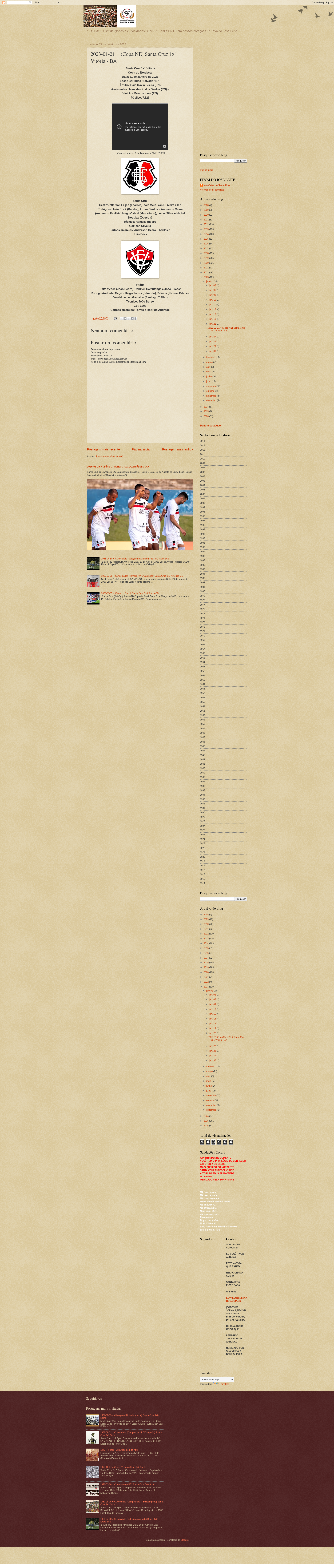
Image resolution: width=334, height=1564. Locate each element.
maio (209, 371)
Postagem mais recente (103, 449)
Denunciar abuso (210, 425)
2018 (206, 253)
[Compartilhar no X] (128, 318)
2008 (206, 205)
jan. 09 (213, 295)
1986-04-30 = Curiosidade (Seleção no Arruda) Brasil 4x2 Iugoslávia (135, 558)
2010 (206, 214)
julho (209, 381)
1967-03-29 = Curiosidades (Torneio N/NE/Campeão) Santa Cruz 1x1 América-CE (142, 576)
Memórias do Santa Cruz (217, 185)
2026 (206, 416)
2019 (206, 258)
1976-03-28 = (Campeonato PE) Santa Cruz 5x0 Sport (127, 1484)
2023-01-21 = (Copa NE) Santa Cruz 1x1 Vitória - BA (226, 329)
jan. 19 (213, 319)
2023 (206, 277)
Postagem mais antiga (177, 449)
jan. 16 (213, 314)
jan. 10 (213, 300)
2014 (206, 234)
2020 (206, 263)
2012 (206, 224)
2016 (206, 243)
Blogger (184, 1540)
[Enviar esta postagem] (115, 318)
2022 (206, 272)
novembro (211, 395)
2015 (206, 238)
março (209, 362)
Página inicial (141, 449)
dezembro (211, 400)
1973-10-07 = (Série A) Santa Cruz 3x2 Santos (123, 1467)
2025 (206, 411)
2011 (206, 219)
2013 (206, 229)
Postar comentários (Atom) (109, 456)
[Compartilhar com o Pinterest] (135, 318)
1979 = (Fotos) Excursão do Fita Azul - (120, 1450)
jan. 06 (213, 290)
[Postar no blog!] (125, 318)
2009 (206, 210)
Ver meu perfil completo (212, 189)
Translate (224, 1384)
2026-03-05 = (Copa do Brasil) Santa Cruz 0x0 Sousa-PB (130, 593)
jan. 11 (212, 304)
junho (209, 376)
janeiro (210, 281)
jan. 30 (213, 351)
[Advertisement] (223, 95)
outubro (210, 391)
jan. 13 (213, 309)
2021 (206, 267)
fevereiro (211, 357)
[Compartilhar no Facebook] (132, 318)
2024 (206, 406)
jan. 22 (213, 324)
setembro (211, 386)
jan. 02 (213, 285)
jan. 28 (213, 341)
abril (208, 367)
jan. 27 (213, 336)
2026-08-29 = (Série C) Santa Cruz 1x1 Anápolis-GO (118, 466)
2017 (206, 248)
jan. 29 (213, 346)
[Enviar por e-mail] (122, 318)
